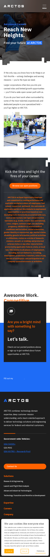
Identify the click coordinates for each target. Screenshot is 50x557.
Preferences (40, 551)
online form (18, 378)
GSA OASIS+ (9, 444)
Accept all (9, 551)
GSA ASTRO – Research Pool (17, 451)
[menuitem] (25, 485)
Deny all (24, 551)
